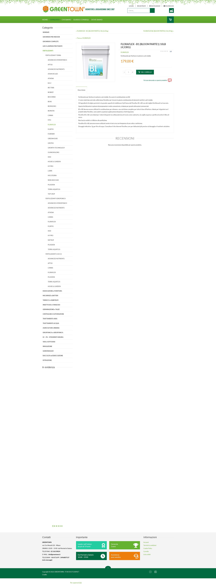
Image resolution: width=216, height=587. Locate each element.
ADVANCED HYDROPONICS (57, 60)
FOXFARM (51, 134)
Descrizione (81, 90)
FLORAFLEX (125, 52)
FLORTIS (50, 129)
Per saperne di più (76, 583)
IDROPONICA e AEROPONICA (53, 332)
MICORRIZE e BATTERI (50, 295)
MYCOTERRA (52, 175)
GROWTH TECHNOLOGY (56, 148)
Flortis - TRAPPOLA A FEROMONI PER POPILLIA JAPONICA (81, 469)
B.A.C (49, 83)
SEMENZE (46, 32)
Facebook (169, 6)
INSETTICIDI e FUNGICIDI (51, 305)
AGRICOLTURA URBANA (51, 328)
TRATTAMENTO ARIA (50, 319)
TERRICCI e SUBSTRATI (50, 300)
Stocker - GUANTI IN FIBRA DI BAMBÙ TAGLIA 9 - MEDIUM (81, 520)
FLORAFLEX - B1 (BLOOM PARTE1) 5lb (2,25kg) (92, 31)
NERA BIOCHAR (53, 180)
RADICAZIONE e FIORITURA (52, 291)
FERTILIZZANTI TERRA (53, 55)
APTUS (50, 64)
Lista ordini (147, 554)
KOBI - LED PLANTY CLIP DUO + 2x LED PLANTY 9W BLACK (81, 419)
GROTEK (51, 143)
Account (146, 542)
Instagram (155, 6)
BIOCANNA (52, 97)
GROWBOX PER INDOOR (51, 37)
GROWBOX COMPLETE (50, 41)
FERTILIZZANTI (48, 51)
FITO (49, 120)
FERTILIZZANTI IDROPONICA (56, 198)
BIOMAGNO (52, 106)
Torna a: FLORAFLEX (83, 38)
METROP (51, 240)
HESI (49, 157)
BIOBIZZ (50, 92)
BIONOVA (51, 111)
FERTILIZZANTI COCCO (54, 254)
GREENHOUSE (53, 138)
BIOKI (50, 101)
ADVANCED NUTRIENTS (56, 69)
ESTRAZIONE (47, 360)
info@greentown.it (54, 554)
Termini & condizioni (149, 545)
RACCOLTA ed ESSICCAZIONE (53, 355)
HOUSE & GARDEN (54, 161)
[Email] (170, 52)
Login (131, 6)
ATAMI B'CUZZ (53, 74)
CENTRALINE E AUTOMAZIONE (53, 314)
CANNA (50, 115)
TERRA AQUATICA (54, 189)
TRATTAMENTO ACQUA (51, 323)
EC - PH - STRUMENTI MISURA (53, 337)
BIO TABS (51, 88)
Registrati (141, 6)
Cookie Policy (147, 548)
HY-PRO (50, 166)
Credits (44, 575)
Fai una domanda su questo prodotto (155, 80)
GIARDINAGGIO (48, 351)
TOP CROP (51, 194)
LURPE (50, 171)
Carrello (146, 551)
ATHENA (51, 78)
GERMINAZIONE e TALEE (51, 309)
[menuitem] (46, 19)
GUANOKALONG (53, 152)
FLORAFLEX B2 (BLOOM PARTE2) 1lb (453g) (158, 31)
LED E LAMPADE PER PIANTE (52, 46)
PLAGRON (51, 185)
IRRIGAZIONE (47, 346)
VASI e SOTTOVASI (49, 342)
